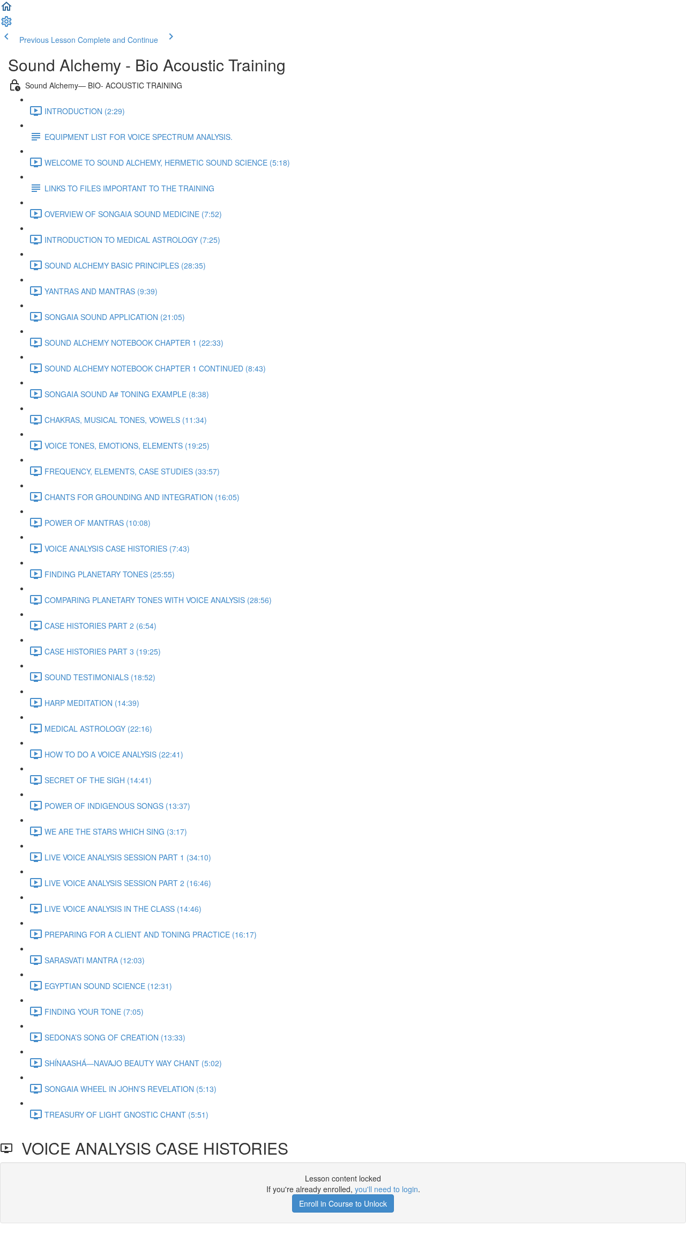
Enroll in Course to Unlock (343, 1203)
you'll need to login (386, 1189)
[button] (6, 9)
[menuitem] (6, 24)
